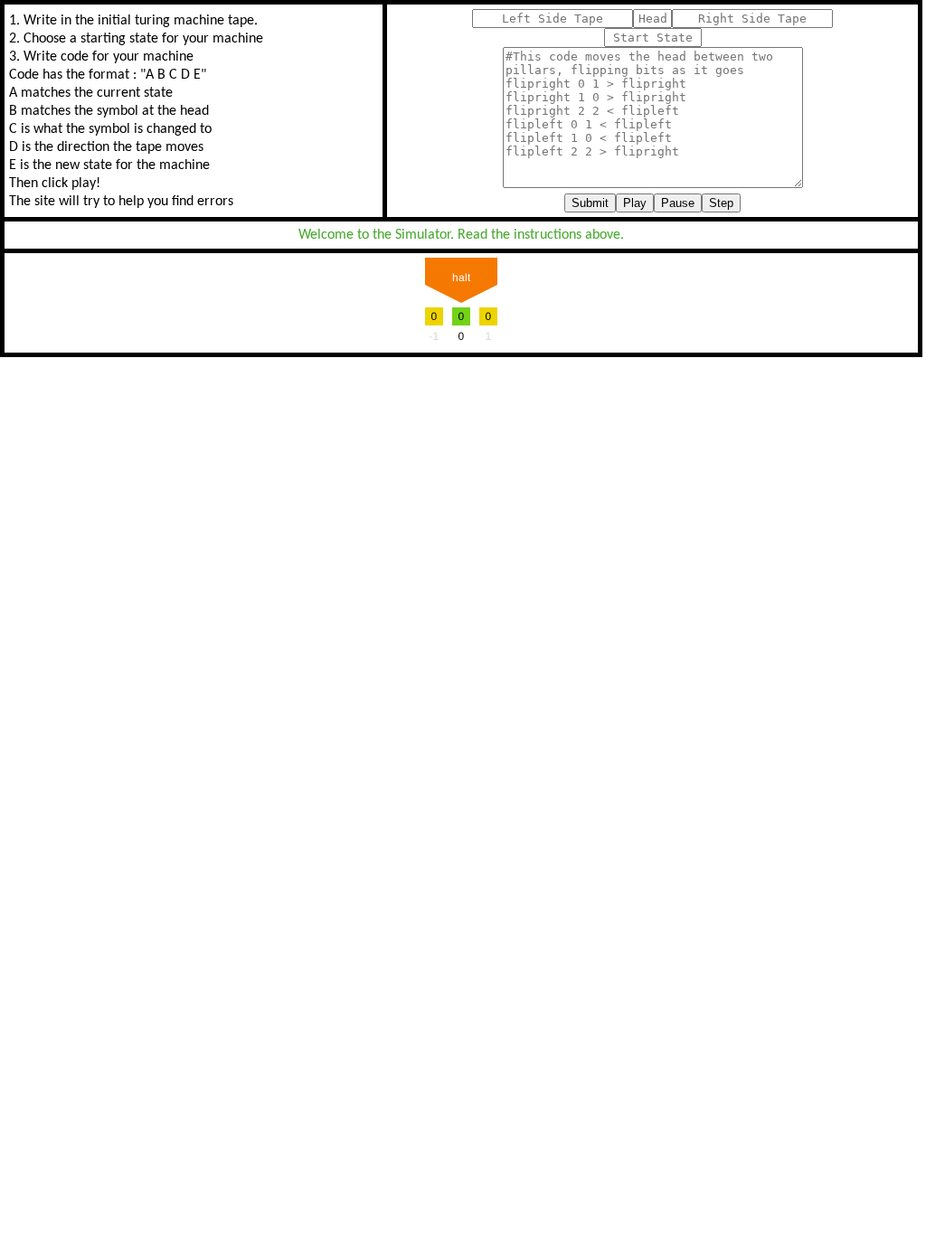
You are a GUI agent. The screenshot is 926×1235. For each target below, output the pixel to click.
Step (721, 203)
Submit (590, 203)
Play (635, 203)
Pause (677, 203)
